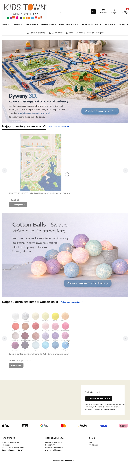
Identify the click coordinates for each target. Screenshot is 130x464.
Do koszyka (16, 365)
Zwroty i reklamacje (53, 450)
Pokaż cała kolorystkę (70, 302)
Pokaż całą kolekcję (57, 126)
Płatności (6, 445)
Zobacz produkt (18, 205)
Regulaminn (50, 445)
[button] (93, 11)
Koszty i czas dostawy (11, 442)
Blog (90, 442)
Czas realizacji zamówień (12, 450)
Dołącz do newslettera (99, 398)
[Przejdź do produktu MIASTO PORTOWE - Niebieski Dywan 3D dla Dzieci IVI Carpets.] (41, 162)
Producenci (93, 445)
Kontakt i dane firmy (53, 442)
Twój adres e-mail (92, 392)
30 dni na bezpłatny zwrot (13, 447)
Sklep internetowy (62, 461)
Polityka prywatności (54, 447)
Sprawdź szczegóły (94, 33)
